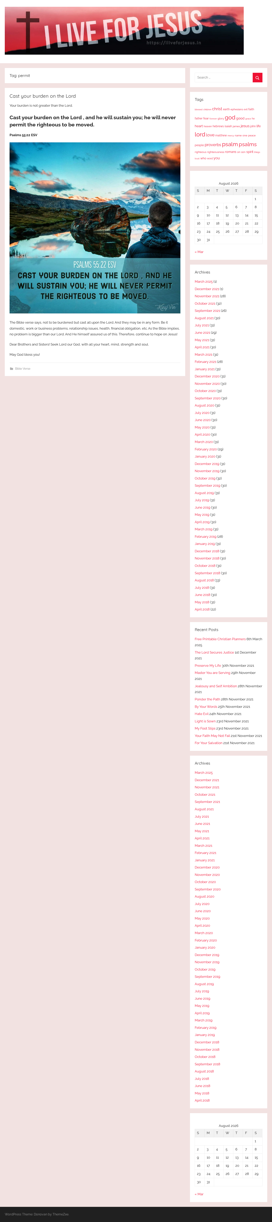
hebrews (218, 126)
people (199, 145)
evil (246, 109)
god (230, 117)
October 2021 (205, 303)
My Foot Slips (205, 728)
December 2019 (207, 464)
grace (248, 118)
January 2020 (205, 456)
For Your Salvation (208, 743)
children (207, 109)
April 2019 (202, 522)
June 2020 (203, 420)
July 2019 (202, 500)
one (245, 135)
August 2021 (204, 318)
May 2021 (202, 340)
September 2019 (207, 485)
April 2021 (202, 347)
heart (199, 126)
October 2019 (205, 478)
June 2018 (202, 595)
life (258, 126)
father (199, 118)
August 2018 (204, 580)
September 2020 (208, 398)
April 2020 (202, 434)
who (203, 158)
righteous (200, 152)
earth (226, 109)
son (243, 152)
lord (200, 134)
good (240, 118)
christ (217, 108)
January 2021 (205, 369)
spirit (249, 152)
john (253, 126)
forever (213, 118)
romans (230, 152)
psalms (248, 144)
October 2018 (205, 566)
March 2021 (203, 354)
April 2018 (202, 609)
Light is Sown (205, 721)
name (238, 135)
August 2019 (204, 493)
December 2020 (207, 376)
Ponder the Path (207, 699)
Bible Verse (22, 368)
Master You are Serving (212, 673)
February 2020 (206, 449)
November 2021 (207, 296)
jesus (245, 126)
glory (221, 118)
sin (238, 152)
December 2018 (207, 551)
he (253, 118)
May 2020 (202, 427)
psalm (230, 144)
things (257, 152)
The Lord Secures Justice (214, 652)
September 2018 (207, 573)
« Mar (199, 252)
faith (251, 109)
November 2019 (207, 471)
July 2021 (202, 325)
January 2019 (205, 544)
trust (197, 158)
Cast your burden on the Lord (43, 96)
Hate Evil (201, 714)
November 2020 (207, 384)
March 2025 (204, 282)
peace (252, 135)
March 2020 (204, 442)
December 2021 (207, 289)
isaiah (228, 126)
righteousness (215, 152)
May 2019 (202, 515)
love (210, 134)
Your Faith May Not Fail (212, 736)
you (216, 158)
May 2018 (202, 602)
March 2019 (203, 529)
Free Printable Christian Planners (220, 639)
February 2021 (205, 362)
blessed (199, 109)
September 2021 (207, 311)
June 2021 (202, 333)
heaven (208, 126)
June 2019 (202, 507)
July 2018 (202, 588)
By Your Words (206, 707)
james (236, 126)
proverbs (213, 144)
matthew (221, 135)
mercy (231, 135)
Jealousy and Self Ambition (216, 686)
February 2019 (205, 537)
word (210, 158)
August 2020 (204, 405)
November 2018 (207, 558)
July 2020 (202, 413)
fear (206, 118)
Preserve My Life (208, 666)
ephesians (237, 109)
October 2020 (205, 391)
